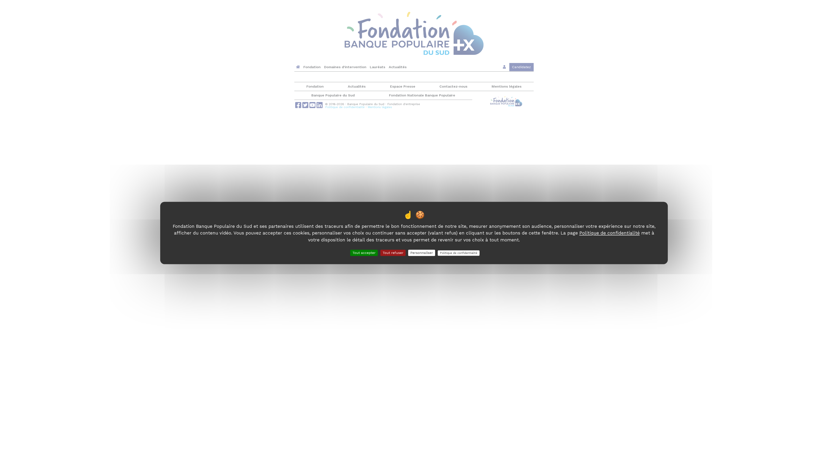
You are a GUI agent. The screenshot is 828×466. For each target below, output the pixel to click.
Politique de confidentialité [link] (458, 253)
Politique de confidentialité (609, 233)
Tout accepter (364, 253)
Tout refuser (393, 253)
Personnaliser (421, 253)
